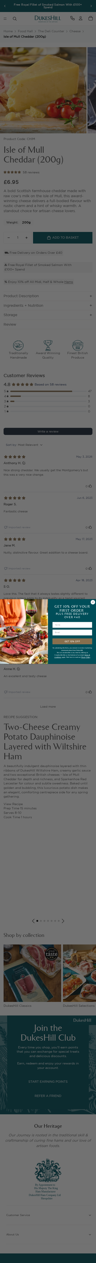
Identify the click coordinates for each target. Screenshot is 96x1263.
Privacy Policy (85, 657)
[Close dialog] (93, 602)
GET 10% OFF (72, 641)
